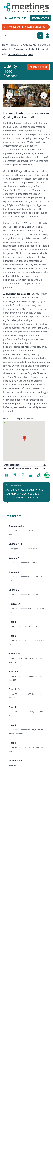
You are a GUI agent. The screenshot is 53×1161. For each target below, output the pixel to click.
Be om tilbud (38, 67)
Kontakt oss (40, 18)
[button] (6, 35)
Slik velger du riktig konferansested (24, 26)
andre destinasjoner (20, 54)
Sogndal (43, 49)
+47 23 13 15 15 (17, 18)
